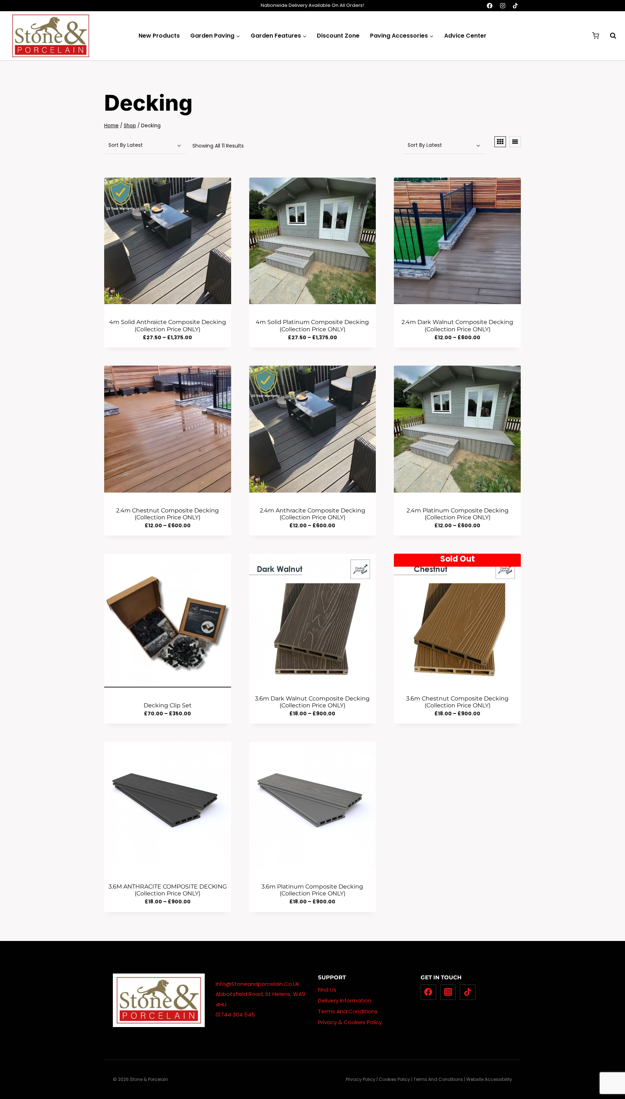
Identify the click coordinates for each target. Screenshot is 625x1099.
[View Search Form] (609, 36)
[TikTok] (515, 5)
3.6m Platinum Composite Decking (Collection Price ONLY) (312, 890)
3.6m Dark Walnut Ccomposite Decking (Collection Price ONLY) (312, 702)
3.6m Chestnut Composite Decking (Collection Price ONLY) (457, 702)
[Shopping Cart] (595, 35)
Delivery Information (344, 1000)
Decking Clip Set (168, 705)
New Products (159, 35)
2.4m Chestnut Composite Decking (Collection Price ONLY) (167, 514)
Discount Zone (338, 35)
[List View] (515, 141)
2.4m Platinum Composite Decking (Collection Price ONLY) (458, 514)
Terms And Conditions (348, 1011)
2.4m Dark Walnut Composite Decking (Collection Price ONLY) (457, 325)
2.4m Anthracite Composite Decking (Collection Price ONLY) (312, 514)
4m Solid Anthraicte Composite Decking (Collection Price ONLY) (167, 325)
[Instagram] (502, 5)
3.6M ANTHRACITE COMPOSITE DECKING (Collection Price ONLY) (168, 890)
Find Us (327, 989)
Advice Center (465, 35)
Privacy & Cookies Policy (350, 1022)
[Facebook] (490, 5)
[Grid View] (500, 141)
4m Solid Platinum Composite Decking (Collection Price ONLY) (312, 325)
